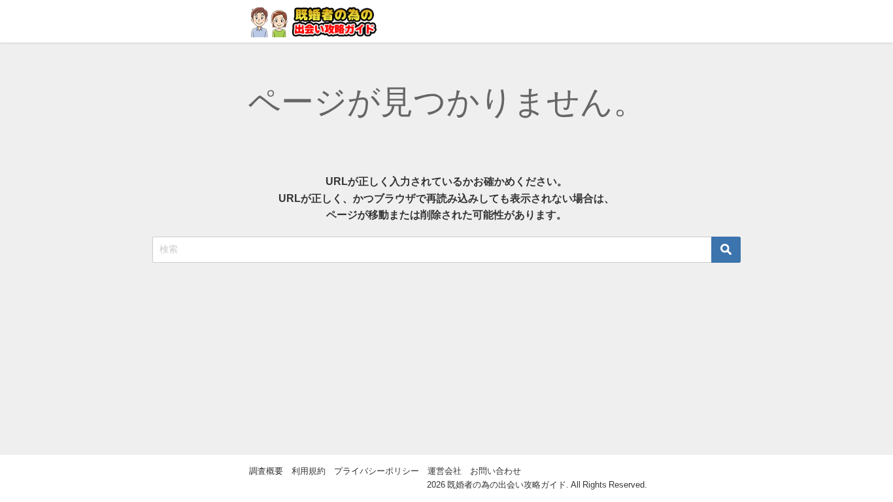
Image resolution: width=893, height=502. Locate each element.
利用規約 (309, 471)
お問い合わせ (495, 471)
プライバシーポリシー (376, 471)
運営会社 (445, 471)
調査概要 (266, 471)
